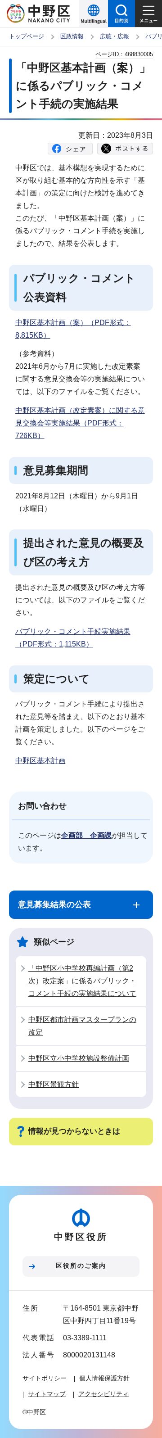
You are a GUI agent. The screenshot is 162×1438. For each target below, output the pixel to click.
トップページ (26, 36)
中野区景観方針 (53, 1084)
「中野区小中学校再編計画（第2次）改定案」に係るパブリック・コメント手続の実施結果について (82, 980)
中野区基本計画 (40, 760)
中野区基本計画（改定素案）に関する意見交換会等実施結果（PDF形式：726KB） (80, 423)
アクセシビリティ (103, 1393)
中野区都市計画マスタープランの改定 (82, 1026)
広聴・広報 (114, 36)
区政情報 (72, 36)
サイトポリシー (44, 1378)
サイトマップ (47, 1393)
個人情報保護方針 (104, 1378)
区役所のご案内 (81, 1265)
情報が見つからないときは (74, 1131)
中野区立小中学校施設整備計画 (78, 1058)
